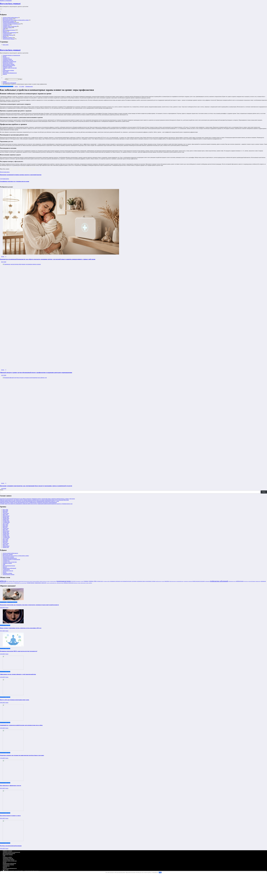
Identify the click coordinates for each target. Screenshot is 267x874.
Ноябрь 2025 (6, 519)
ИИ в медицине (15, 581)
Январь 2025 (6, 532)
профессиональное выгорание (198, 581)
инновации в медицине (115, 581)
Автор (16, 86)
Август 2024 (6, 538)
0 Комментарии (29, 86)
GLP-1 (7, 581)
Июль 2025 (5, 524)
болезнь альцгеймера (35, 581)
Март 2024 (5, 544)
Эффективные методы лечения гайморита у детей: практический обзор (18, 674)
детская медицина (53, 581)
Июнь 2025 (5, 526)
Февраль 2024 (6, 546)
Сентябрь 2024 (6, 537)
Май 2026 (5, 512)
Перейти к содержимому (6, 0)
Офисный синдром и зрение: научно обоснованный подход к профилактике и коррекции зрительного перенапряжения (36, 372)
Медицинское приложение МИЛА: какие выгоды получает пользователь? (18, 651)
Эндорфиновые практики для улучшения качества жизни (14, 181)
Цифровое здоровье (7, 37)
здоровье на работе (106, 581)
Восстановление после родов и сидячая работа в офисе (16, 20)
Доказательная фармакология (10, 22)
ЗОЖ (4, 28)
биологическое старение (28, 581)
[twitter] (15, 168)
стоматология (17, 582)
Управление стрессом (8, 35)
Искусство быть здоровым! (10, 3)
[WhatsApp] (30, 168)
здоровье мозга (100, 581)
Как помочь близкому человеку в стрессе (10, 815)
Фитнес (4, 36)
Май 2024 (5, 542)
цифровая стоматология (69, 582)
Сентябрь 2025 (6, 522)
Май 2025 (5, 527)
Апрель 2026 (6, 513)
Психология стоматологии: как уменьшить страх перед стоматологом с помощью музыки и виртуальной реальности (29, 604)
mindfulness (11, 581)
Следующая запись (4, 178)
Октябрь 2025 (6, 521)
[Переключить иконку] (0, 10)
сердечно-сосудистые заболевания (249, 581)
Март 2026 (5, 514)
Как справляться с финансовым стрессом (10, 785)
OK (160, 872)
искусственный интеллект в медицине (128, 581)
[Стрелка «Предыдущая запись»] (0, 177)
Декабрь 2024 (6, 533)
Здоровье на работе (7, 27)
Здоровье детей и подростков (10, 26)
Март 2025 (5, 529)
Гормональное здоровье (8, 21)
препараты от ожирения (188, 581)
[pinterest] (26, 168)
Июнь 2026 (5, 510)
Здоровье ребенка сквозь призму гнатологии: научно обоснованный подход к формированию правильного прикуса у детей (29, 501)
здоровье (85, 581)
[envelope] (22, 168)
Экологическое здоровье (8, 38)
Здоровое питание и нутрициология (11, 23)
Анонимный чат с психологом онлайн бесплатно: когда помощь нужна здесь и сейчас (21, 725)
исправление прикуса (141, 581)
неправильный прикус (180, 581)
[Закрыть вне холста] (0, 47)
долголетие (73, 581)
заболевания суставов (79, 581)
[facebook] (11, 168)
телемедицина (30, 582)
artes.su (3, 581)
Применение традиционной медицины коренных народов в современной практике (20, 174)
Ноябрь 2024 (6, 534)
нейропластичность (173, 581)
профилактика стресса (232, 581)
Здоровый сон (6, 25)
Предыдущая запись (5, 172)
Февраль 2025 (6, 531)
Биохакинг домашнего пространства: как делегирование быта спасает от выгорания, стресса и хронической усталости (36, 486)
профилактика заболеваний (219, 581)
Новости (5, 31)
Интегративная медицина (9, 30)
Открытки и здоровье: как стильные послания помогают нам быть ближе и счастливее (22, 755)
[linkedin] (19, 168)
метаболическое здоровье (160, 581)
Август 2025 (6, 523)
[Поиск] (3, 77)
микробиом (166, 581)
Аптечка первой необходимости (10, 17)
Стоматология (6, 33)
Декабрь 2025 (6, 518)
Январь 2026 (6, 517)
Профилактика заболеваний (9, 32)
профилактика (207, 581)
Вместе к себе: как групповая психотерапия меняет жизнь (14, 699)
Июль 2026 (5, 509)
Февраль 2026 (6, 515)
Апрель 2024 (6, 543)
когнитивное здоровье (150, 581)
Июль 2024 (5, 539)
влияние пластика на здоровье (45, 581)
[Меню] (1, 9)
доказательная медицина (63, 581)
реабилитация (239, 581)
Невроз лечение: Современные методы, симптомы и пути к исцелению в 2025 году (20, 628)
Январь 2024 (6, 547)
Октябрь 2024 (6, 536)
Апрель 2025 (6, 528)
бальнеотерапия (21, 581)
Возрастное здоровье (8, 18)
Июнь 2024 (5, 541)
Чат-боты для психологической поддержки (10, 845)
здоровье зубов (92, 581)
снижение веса (257, 581)
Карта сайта (5, 44)
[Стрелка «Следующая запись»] (0, 184)
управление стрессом (40, 582)
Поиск (1, 489)
